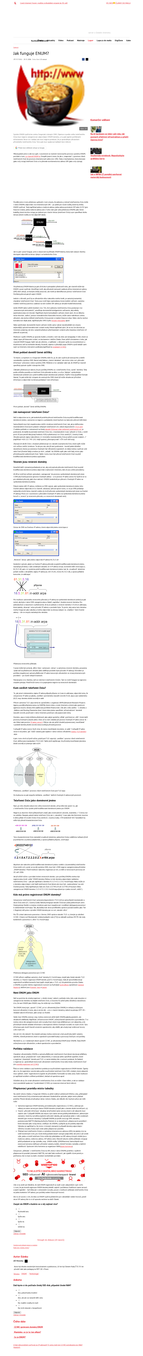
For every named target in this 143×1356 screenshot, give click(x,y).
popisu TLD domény (78, 731)
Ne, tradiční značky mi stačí (28, 1303)
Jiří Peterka (17, 59)
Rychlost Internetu (33, 40)
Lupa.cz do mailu (104, 40)
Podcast (70, 40)
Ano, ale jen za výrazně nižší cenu (30, 1298)
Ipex (38, 987)
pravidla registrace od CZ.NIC (27, 1064)
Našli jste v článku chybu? (21, 1248)
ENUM (24, 1274)
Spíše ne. (21, 1221)
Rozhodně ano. (23, 1211)
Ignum (44, 987)
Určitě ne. (21, 1227)
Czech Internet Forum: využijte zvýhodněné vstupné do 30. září (44, 3)
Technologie (33, 1274)
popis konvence (66, 1146)
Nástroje (81, 40)
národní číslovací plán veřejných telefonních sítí (63, 429)
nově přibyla (64, 985)
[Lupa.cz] (16, 3)
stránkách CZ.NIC (59, 347)
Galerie (129, 40)
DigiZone (119, 40)
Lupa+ (90, 40)
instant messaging (58, 320)
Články (40, 40)
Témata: (16, 1274)
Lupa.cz (15, 47)
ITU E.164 (79, 427)
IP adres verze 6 (36, 722)
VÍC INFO (109, 3)
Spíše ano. (21, 1216)
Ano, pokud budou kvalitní (27, 1293)
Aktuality (51, 40)
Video (60, 40)
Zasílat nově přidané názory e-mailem (25, 1245)
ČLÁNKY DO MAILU (122, 3)
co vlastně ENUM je (32, 156)
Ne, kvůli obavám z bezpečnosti (30, 1308)
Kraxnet (33, 987)
